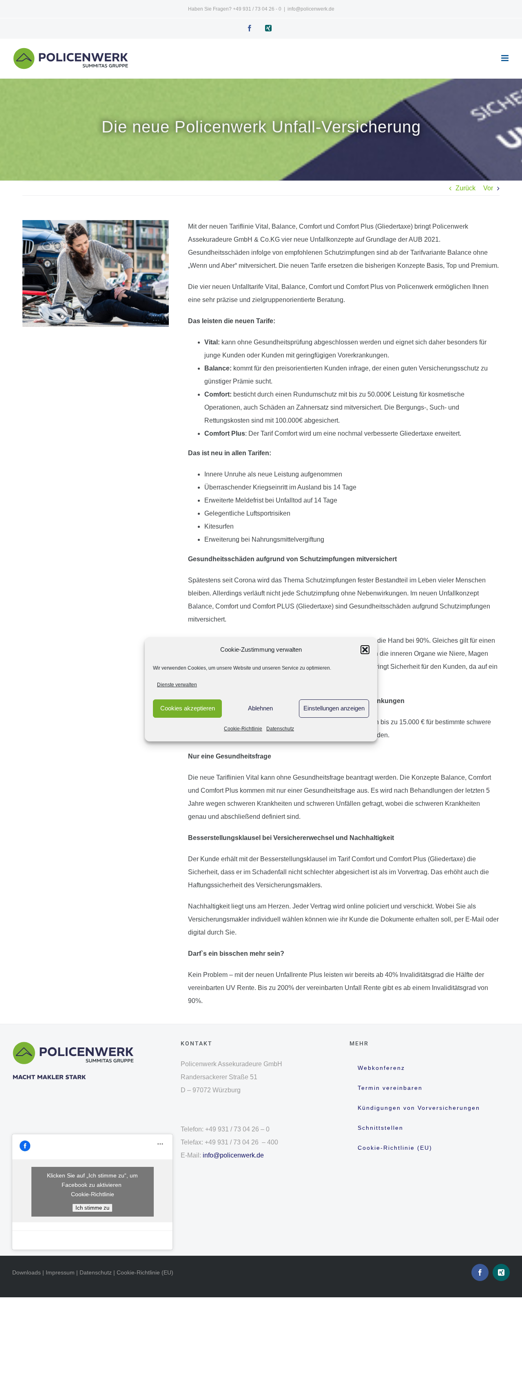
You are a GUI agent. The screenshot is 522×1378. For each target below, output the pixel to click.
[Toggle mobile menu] (505, 58)
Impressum (60, 1272)
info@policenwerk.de (311, 9)
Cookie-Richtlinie (243, 729)
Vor (488, 188)
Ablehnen (260, 708)
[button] (365, 650)
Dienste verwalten (177, 685)
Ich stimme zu (92, 1208)
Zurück (466, 188)
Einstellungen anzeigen (334, 708)
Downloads (26, 1272)
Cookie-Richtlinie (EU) (145, 1272)
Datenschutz (280, 729)
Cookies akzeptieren (187, 708)
